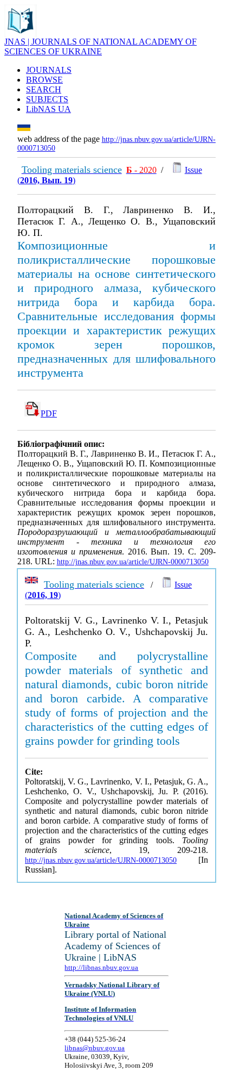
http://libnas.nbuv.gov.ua (101, 967)
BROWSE (44, 79)
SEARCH (43, 89)
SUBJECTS (47, 99)
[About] (20, 34)
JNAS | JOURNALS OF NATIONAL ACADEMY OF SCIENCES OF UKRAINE (100, 46)
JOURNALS (49, 69)
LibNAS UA (48, 109)
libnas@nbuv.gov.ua (94, 1048)
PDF (49, 413)
